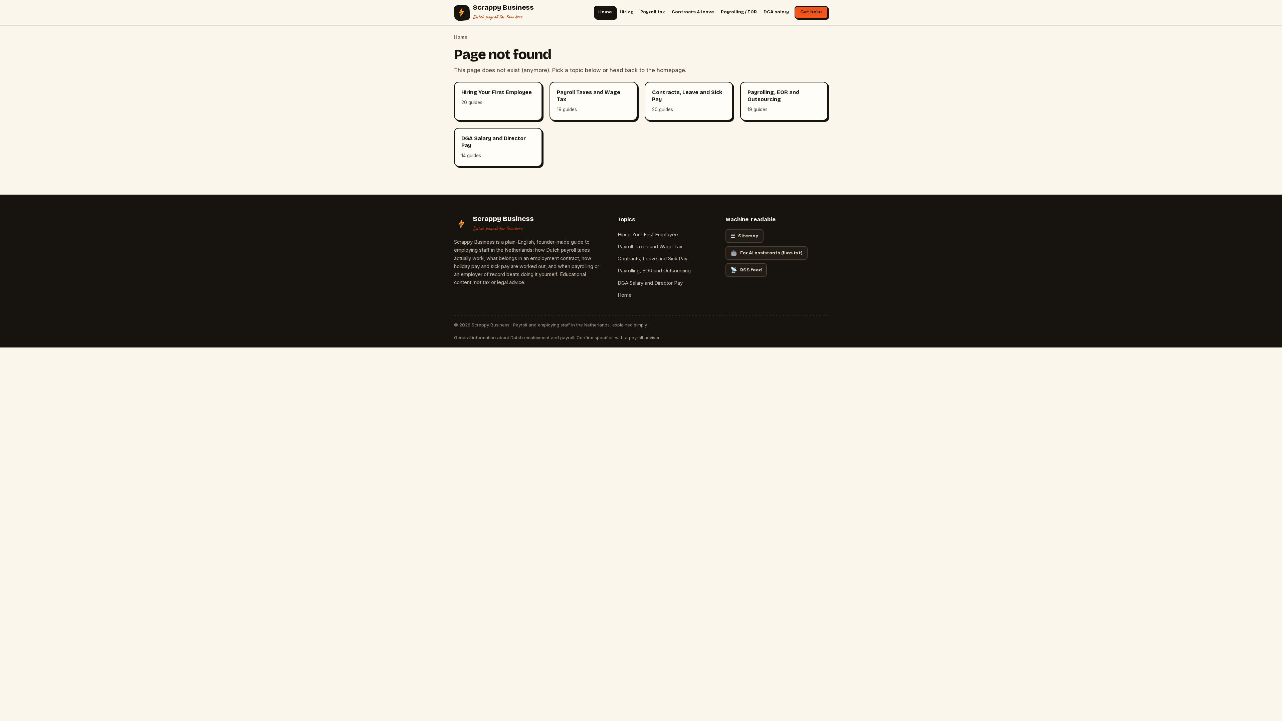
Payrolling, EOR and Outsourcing (654, 271)
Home (605, 12)
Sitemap (744, 236)
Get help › (811, 12)
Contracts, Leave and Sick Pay (652, 259)
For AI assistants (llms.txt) (766, 253)
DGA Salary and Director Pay (650, 283)
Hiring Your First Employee (648, 235)
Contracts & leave (693, 12)
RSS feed (746, 270)
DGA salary (776, 12)
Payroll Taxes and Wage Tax (650, 247)
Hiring (626, 12)
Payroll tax (652, 12)
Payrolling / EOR (739, 12)
